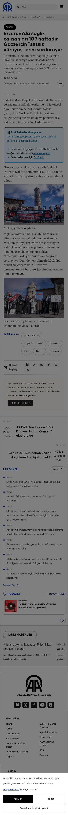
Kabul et (18, 799)
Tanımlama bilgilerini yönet (34, 808)
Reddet (50, 799)
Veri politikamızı (11, 789)
